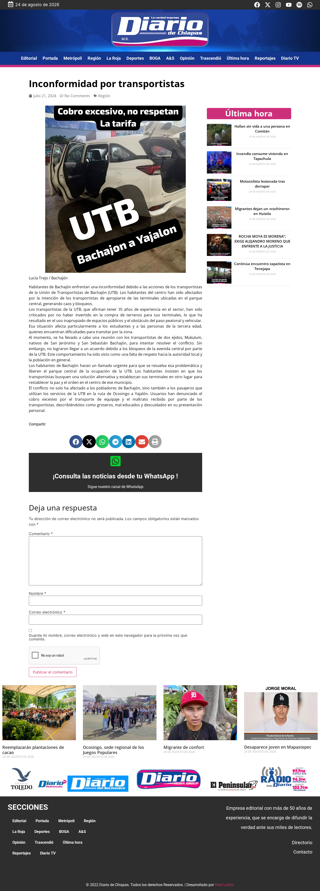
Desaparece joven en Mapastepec (277, 747)
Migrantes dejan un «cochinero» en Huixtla (262, 211)
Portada (50, 58)
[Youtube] (289, 5)
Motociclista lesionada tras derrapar (262, 184)
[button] (75, 441)
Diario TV (290, 58)
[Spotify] (299, 5)
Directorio (302, 842)
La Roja (114, 58)
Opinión (187, 58)
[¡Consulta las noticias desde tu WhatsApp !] (115, 461)
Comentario (41, 534)
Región (94, 58)
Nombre (37, 593)
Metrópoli (72, 58)
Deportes (135, 58)
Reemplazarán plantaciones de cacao (33, 749)
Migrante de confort (184, 747)
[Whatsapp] (310, 5)
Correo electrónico (47, 612)
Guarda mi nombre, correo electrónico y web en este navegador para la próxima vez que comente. (108, 637)
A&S (170, 58)
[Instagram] (278, 5)
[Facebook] (257, 5)
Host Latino (224, 885)
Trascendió (210, 58)
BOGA (154, 58)
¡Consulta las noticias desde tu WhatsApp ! (115, 476)
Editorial (29, 58)
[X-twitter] (268, 5)
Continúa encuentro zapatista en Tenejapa (262, 266)
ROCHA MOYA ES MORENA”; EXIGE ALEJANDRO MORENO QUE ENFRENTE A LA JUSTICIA (262, 241)
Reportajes (265, 58)
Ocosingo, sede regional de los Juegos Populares (113, 749)
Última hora (238, 58)
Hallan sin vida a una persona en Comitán (262, 128)
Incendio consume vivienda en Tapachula (262, 156)
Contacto (302, 852)
